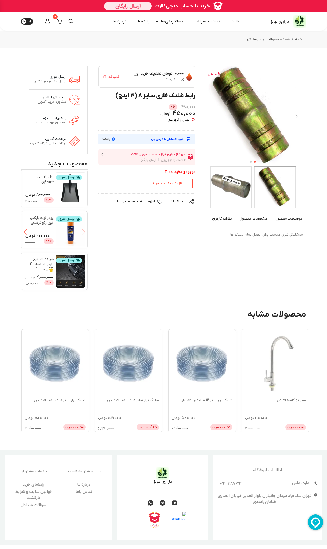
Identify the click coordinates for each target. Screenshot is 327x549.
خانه (235, 21)
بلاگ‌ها (143, 21)
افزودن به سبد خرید (167, 183)
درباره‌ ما (119, 21)
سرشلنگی (254, 39)
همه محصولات (207, 21)
